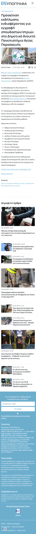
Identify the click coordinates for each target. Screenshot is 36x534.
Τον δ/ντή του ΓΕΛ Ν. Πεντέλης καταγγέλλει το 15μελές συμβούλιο (22, 384)
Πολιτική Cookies (18, 527)
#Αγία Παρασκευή (7, 183)
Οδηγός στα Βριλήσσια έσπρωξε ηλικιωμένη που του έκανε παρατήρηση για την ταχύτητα (18, 233)
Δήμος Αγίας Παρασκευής (12, 73)
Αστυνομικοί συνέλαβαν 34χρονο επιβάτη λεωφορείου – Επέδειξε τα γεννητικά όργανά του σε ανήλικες (17, 356)
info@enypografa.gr (13, 440)
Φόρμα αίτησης (7, 174)
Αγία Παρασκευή (7, 11)
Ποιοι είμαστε (6, 458)
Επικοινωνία (21, 530)
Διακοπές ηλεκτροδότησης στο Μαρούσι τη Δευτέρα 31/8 (23, 248)
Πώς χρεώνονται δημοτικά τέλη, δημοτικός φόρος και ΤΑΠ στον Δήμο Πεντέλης (23, 310)
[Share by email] (35, 67)
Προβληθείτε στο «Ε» (9, 491)
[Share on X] (32, 67)
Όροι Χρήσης (5, 527)
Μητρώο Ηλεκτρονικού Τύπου (18, 506)
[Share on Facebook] (29, 67)
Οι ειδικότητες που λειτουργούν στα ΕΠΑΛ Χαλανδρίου (21, 371)
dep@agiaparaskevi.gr (18, 99)
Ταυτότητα (5, 424)
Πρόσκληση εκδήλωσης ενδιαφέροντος (16, 169)
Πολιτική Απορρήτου (8, 530)
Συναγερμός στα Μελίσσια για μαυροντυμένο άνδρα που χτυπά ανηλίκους (23, 261)
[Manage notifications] (5, 528)
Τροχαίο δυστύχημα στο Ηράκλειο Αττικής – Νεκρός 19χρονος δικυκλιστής (23, 322)
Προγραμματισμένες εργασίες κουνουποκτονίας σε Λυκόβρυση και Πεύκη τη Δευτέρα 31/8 (18, 294)
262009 (18, 515)
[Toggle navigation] (32, 3)
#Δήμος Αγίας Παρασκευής (24, 183)
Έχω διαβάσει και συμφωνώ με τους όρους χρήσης (15, 417)
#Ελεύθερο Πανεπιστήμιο (10, 186)
